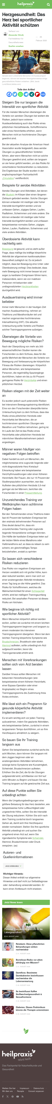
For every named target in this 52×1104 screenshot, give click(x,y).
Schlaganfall (38, 591)
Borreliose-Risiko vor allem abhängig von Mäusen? (29, 961)
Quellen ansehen (16, 46)
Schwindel (37, 838)
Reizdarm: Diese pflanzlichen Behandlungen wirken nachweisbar (30, 946)
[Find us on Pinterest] (13, 1096)
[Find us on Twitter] (7, 1096)
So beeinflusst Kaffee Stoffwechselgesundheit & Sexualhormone (29, 994)
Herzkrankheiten (30, 286)
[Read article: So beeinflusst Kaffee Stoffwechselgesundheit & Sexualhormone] (8, 994)
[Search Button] (48, 4)
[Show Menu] (3, 4)
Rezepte (20, 1091)
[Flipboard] (37, 94)
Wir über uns (7, 1091)
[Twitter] (14, 94)
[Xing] (31, 94)
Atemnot (6, 645)
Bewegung (7, 248)
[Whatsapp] (20, 94)
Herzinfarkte (30, 380)
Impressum (24, 1088)
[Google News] (42, 94)
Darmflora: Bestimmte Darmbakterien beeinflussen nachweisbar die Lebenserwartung (30, 977)
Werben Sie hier (8, 1088)
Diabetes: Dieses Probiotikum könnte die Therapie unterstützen (32, 1008)
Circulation (8, 178)
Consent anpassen (36, 1091)
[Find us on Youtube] (17, 1096)
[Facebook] (9, 94)
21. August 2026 (23, 954)
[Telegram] (26, 94)
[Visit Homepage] (26, 4)
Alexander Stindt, (17, 35)
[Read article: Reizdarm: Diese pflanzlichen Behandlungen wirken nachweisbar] (8, 947)
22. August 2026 (12, 936)
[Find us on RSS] (23, 1096)
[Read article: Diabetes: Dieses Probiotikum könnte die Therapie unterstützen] (8, 1010)
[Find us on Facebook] (2, 1096)
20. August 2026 (23, 985)
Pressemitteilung (33, 492)
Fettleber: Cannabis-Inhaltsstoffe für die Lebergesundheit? (23, 931)
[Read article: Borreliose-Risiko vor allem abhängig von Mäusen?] (8, 962)
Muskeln (10, 194)
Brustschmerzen (10, 641)
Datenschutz (39, 1088)
